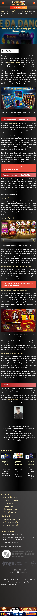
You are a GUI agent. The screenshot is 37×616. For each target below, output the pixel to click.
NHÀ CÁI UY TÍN (8, 506)
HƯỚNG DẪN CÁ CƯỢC (11, 497)
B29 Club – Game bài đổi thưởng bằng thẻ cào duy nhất (18, 463)
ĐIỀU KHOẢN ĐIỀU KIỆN (11, 525)
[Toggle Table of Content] (15, 51)
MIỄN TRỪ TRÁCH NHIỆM (11, 519)
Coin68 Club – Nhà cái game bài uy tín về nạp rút (6, 462)
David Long (26, 36)
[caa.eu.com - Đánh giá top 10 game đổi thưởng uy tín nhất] (18, 3)
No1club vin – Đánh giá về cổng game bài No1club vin (31, 462)
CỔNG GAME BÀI (23, 11)
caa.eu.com (21, 579)
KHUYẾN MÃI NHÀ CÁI (10, 500)
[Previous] (1, 467)
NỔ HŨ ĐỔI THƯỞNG (10, 512)
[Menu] (2, 3)
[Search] (34, 3)
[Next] (35, 467)
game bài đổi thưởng (13, 62)
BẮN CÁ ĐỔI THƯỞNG (10, 509)
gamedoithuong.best (12, 399)
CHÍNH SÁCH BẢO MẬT (10, 522)
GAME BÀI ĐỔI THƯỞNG (9, 11)
